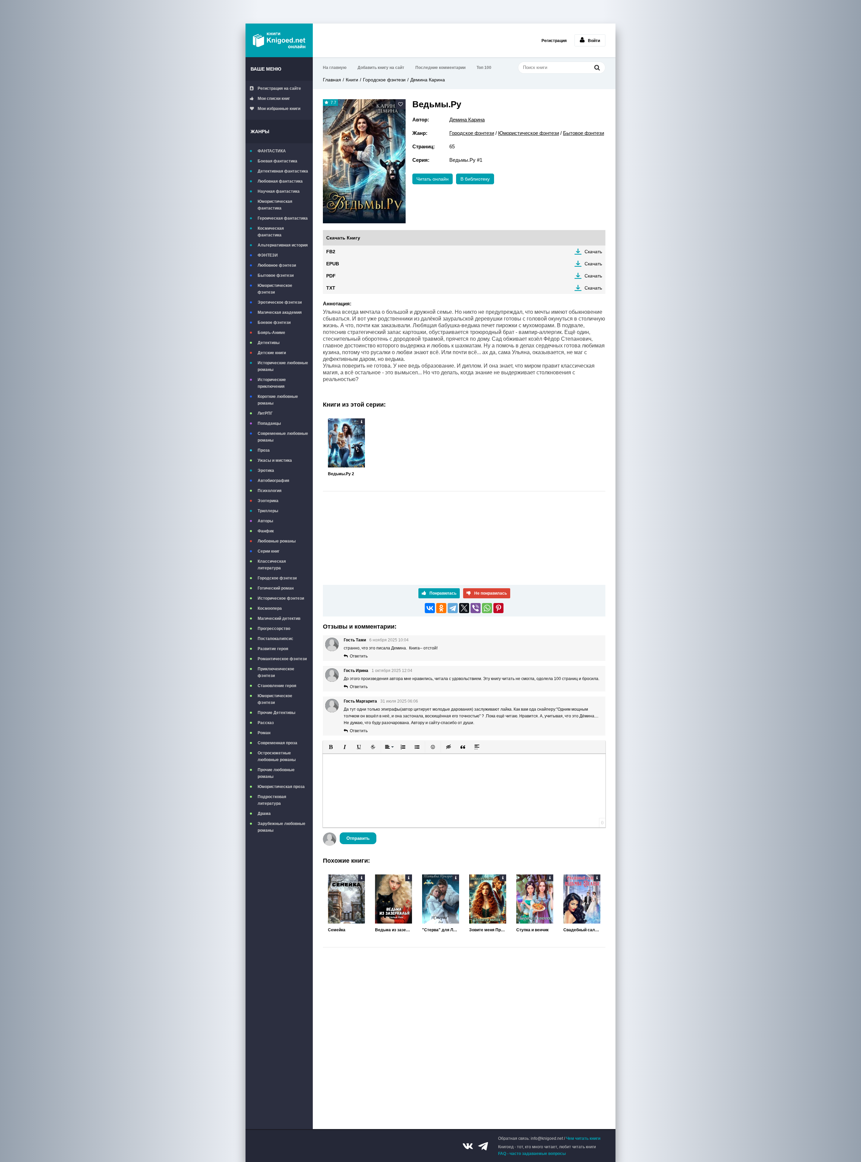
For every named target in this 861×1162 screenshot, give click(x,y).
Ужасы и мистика (275, 460)
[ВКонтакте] (430, 608)
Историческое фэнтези (281, 598)
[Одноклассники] (441, 608)
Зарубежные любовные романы (281, 827)
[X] (464, 608)
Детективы (268, 342)
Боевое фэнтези (274, 322)
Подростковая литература (272, 800)
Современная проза (277, 743)
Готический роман (276, 588)
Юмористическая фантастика (275, 205)
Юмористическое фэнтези (275, 289)
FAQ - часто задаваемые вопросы (532, 1153)
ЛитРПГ (265, 413)
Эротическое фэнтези (280, 302)
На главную (334, 67)
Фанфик (266, 531)
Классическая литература (272, 564)
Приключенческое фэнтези (276, 672)
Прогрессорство (274, 628)
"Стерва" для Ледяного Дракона (440, 930)
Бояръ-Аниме (271, 332)
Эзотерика (268, 500)
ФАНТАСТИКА (272, 151)
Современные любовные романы (283, 437)
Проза (264, 450)
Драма (264, 813)
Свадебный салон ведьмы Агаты (581, 930)
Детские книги (272, 352)
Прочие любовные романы (276, 773)
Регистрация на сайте (279, 88)
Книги (352, 79)
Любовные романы (277, 541)
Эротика (266, 470)
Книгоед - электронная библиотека (279, 40)
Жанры (260, 131)
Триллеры (268, 511)
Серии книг (268, 551)
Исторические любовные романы (283, 366)
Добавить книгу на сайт (381, 67)
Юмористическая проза (281, 786)
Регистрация (554, 40)
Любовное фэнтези (277, 265)
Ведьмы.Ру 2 (341, 474)
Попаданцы (269, 423)
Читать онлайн (432, 179)
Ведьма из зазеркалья (393, 930)
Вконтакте (468, 1146)
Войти (594, 40)
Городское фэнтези (277, 578)
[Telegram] (453, 608)
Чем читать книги (583, 1138)
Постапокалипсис (275, 638)
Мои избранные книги (279, 108)
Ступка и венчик (532, 930)
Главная (332, 79)
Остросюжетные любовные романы (277, 756)
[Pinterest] (498, 608)
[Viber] (476, 608)
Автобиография (273, 480)
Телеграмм (483, 1146)
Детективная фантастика (283, 171)
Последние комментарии (440, 67)
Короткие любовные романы (278, 400)
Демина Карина (427, 79)
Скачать (593, 251)
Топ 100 (484, 67)
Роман (264, 732)
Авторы (265, 521)
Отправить (358, 838)
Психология (270, 490)
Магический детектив (279, 618)
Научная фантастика (279, 191)
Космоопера (270, 608)
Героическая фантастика (283, 218)
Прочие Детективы (276, 712)
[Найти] (597, 67)
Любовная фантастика (280, 181)
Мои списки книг (274, 98)
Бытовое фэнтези (276, 275)
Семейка (336, 930)
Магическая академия (280, 312)
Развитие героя (273, 648)
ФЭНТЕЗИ (268, 255)
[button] (330, 747)
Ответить (359, 656)
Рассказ (266, 722)
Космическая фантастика (271, 231)
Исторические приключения (272, 383)
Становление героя (277, 685)
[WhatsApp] (487, 608)
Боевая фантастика (277, 161)
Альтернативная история (283, 245)
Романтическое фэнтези (282, 659)
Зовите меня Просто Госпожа (487, 930)
